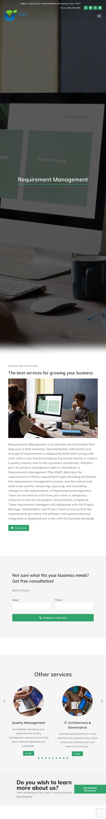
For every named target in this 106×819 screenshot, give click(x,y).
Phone (58, 600)
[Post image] (28, 701)
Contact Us (20, 528)
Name (15, 600)
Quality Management (28, 723)
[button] (99, 16)
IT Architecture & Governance (77, 725)
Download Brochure (90, 789)
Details (28, 753)
